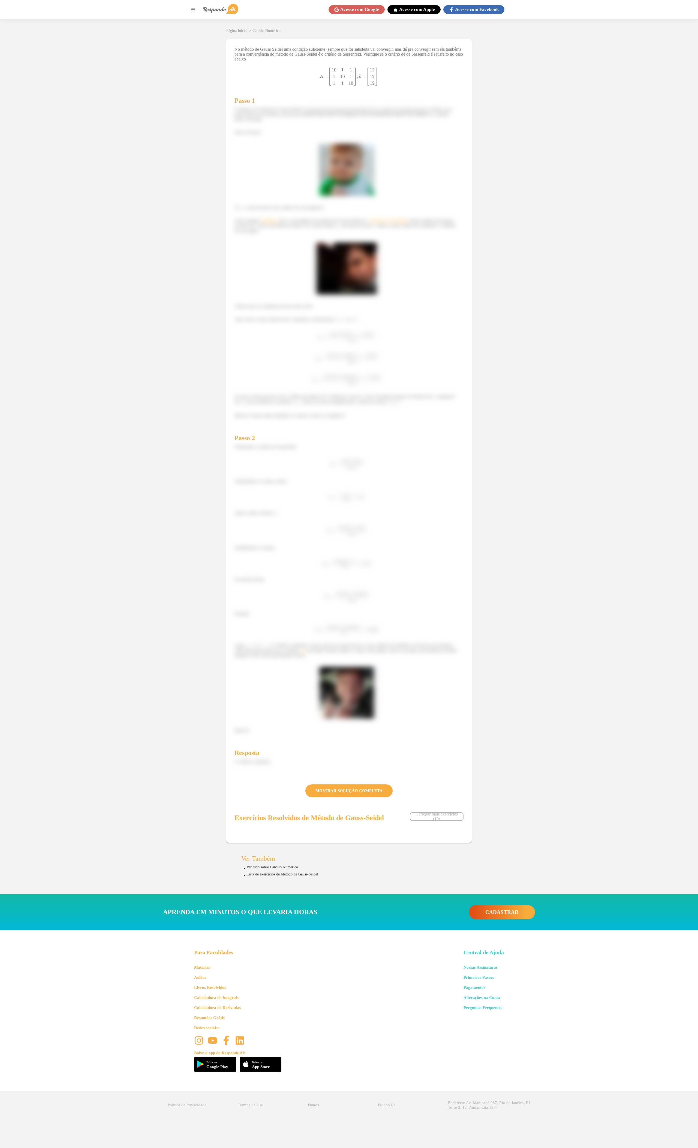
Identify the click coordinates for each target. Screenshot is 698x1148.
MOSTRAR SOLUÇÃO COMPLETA (349, 791)
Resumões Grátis (209, 1018)
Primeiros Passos (479, 977)
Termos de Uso (250, 1105)
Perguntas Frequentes (483, 1007)
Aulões (200, 977)
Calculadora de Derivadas (217, 1007)
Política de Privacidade (187, 1105)
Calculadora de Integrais (216, 997)
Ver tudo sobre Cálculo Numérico (272, 867)
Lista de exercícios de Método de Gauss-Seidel (282, 874)
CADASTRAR (502, 912)
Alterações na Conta (482, 997)
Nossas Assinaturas (481, 967)
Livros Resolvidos (210, 987)
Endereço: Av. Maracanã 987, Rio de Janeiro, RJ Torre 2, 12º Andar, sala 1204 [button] (489, 1105)
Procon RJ (386, 1105)
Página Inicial (237, 31)
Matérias (202, 967)
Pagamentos (474, 987)
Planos (313, 1105)
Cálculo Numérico (266, 31)
